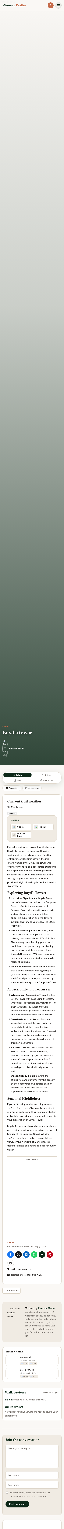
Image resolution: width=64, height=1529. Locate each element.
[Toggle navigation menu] (58, 5)
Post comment (17, 1504)
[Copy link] (10, 1263)
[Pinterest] (50, 1254)
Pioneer (14, 5)
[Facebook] (10, 1254)
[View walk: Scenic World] (32, 1373)
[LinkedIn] (26, 1254)
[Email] (42, 1254)
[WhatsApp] (34, 1254)
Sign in (9, 1399)
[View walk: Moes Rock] (32, 1360)
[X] (18, 1254)
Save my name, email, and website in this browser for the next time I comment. (30, 1494)
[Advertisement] (32, 1195)
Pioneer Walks (17, 748)
